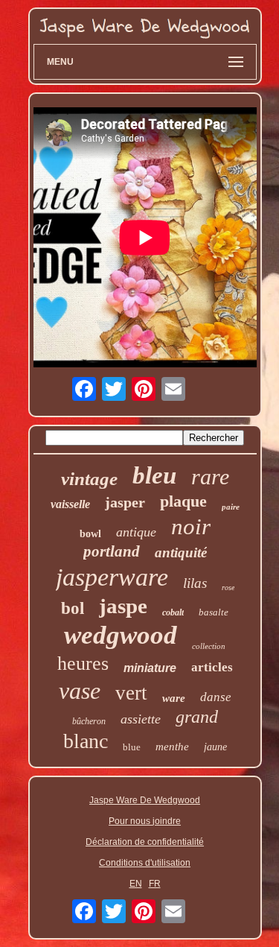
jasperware (112, 577)
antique (136, 532)
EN (135, 883)
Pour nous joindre (145, 821)
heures (83, 663)
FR (155, 883)
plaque (183, 501)
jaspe (123, 606)
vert (131, 693)
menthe (172, 747)
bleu (154, 475)
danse (215, 697)
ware (173, 698)
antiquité (181, 552)
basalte (213, 612)
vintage (89, 479)
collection (208, 646)
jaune (215, 747)
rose (228, 587)
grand (197, 716)
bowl (90, 533)
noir (191, 526)
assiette (141, 719)
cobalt (173, 612)
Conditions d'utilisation (144, 863)
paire (231, 506)
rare (210, 476)
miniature (150, 668)
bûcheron (89, 721)
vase (79, 690)
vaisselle (70, 504)
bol (72, 608)
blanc (85, 741)
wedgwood (120, 635)
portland (111, 551)
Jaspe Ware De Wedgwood (144, 800)
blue (132, 747)
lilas (195, 583)
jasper (125, 502)
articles (212, 667)
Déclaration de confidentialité (145, 842)
